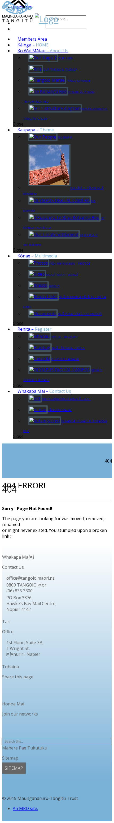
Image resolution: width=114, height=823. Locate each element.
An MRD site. (25, 808)
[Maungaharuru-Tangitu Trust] (17, 19)
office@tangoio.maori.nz (30, 578)
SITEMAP (14, 768)
